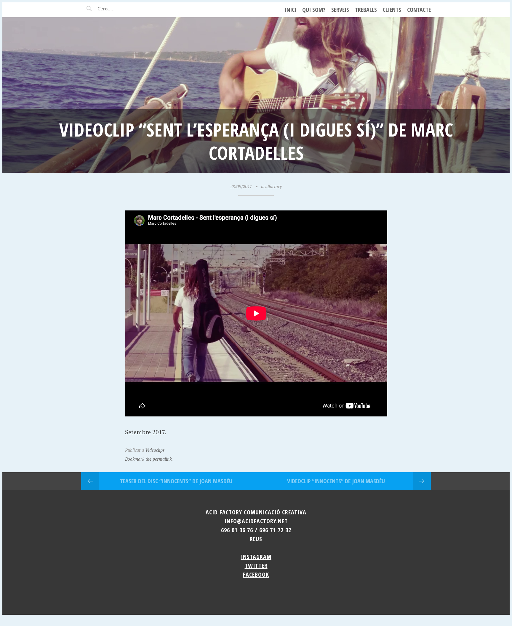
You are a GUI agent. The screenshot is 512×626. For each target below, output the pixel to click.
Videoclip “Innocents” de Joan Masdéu (336, 481)
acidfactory (271, 186)
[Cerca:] (122, 8)
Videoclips (154, 450)
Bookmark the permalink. (149, 459)
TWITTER (256, 566)
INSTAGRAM (256, 557)
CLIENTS (392, 10)
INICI (290, 10)
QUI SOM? (313, 10)
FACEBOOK (256, 574)
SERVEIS (340, 10)
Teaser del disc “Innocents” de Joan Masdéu (176, 481)
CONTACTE (419, 10)
